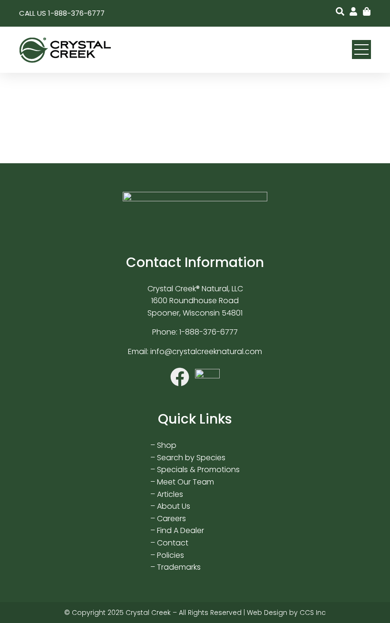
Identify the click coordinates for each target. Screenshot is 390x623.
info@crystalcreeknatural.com (206, 351)
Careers (171, 518)
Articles (170, 494)
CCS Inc (313, 612)
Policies (170, 555)
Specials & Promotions (198, 469)
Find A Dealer (180, 530)
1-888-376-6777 (208, 331)
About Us (173, 506)
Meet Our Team (185, 481)
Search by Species (191, 457)
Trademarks (179, 567)
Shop (166, 445)
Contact (172, 542)
